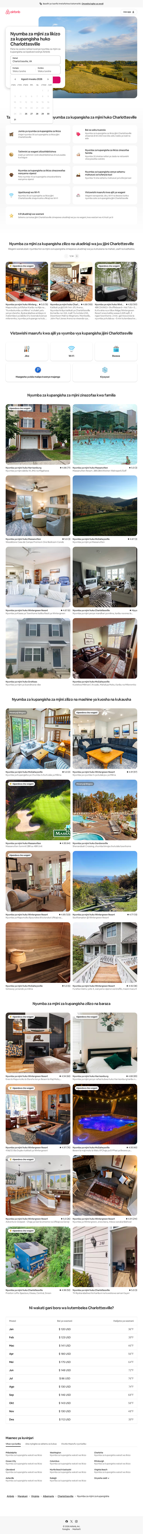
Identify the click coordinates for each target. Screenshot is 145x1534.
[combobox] (35, 61)
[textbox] (23, 71)
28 (37, 113)
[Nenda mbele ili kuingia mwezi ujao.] (48, 79)
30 (48, 113)
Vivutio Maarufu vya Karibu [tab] (73, 1444)
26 (26, 113)
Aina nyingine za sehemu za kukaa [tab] (41, 1444)
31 (15, 119)
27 (31, 113)
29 (42, 113)
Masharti (76, 1529)
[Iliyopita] (66, 256)
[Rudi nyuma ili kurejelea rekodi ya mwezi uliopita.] (15, 79)
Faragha (66, 1529)
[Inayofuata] (76, 256)
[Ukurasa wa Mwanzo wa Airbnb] (13, 11)
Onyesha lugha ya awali (92, 3)
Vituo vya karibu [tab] (13, 1444)
